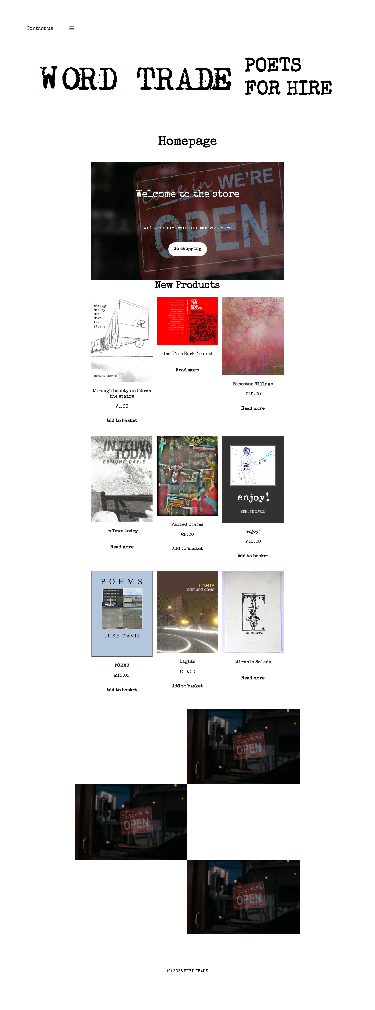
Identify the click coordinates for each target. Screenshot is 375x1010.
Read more (187, 370)
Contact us (40, 28)
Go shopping (188, 249)
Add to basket (122, 420)
